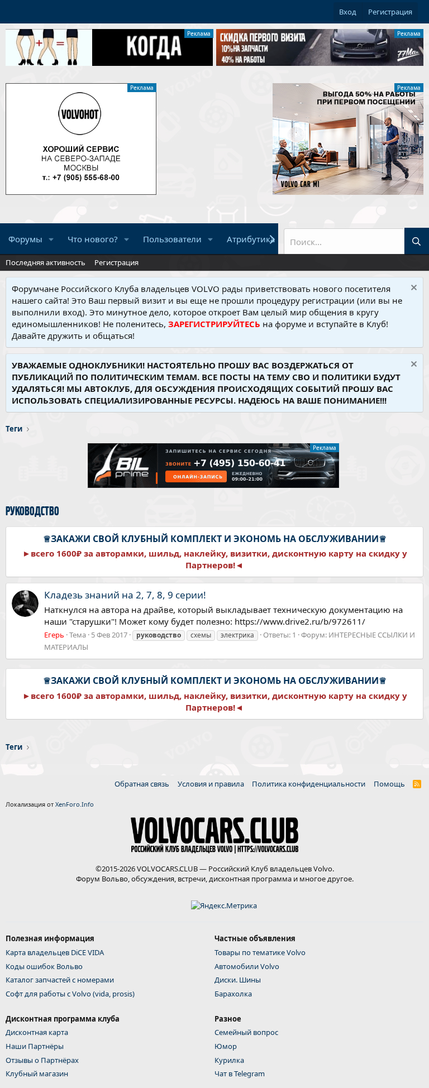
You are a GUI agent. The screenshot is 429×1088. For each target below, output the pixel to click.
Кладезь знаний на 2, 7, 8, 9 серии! (125, 594)
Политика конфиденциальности (308, 784)
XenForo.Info (74, 804)
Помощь (389, 784)
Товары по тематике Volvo (260, 952)
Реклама (199, 33)
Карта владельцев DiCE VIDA (55, 952)
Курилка (229, 1060)
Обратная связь (142, 784)
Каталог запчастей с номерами (60, 980)
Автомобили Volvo (246, 966)
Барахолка (233, 994)
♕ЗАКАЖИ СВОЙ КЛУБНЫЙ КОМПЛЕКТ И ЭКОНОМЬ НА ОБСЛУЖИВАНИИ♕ (215, 539)
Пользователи (172, 239)
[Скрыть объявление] (412, 289)
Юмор (225, 1046)
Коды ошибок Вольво (44, 966)
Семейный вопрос (246, 1032)
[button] (51, 239)
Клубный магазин (37, 1073)
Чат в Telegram (239, 1073)
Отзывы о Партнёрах (42, 1060)
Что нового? (93, 239)
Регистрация (116, 262)
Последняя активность (45, 262)
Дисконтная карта (37, 1032)
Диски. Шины (237, 980)
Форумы (25, 239)
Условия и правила (211, 784)
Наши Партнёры (35, 1046)
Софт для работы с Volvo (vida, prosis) (70, 994)
